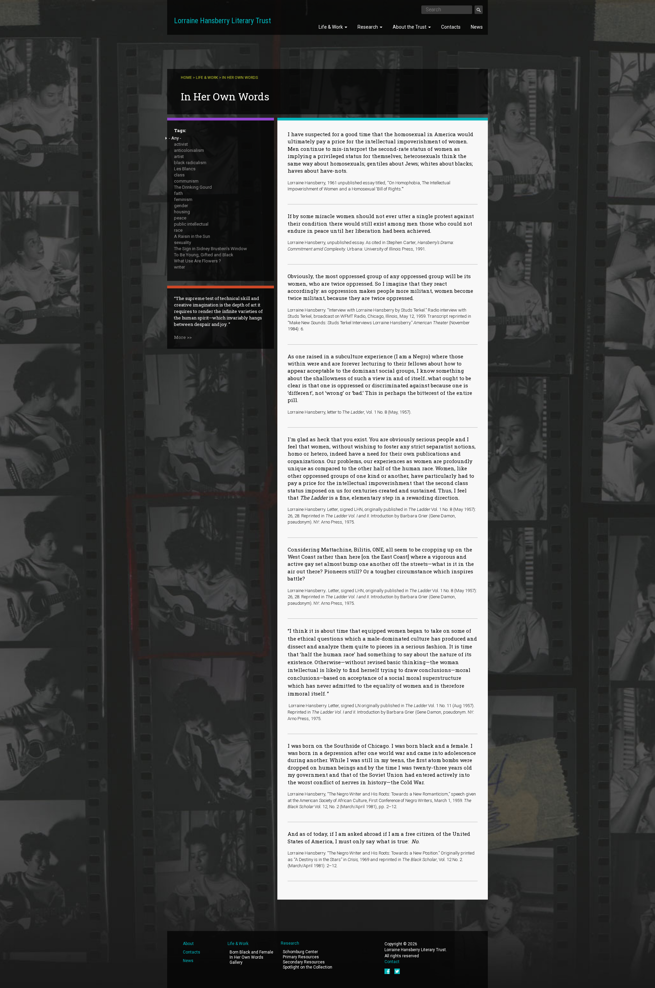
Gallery (236, 962)
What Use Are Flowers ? (197, 260)
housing (182, 211)
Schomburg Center (300, 951)
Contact (391, 961)
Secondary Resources (304, 962)
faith (178, 193)
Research (368, 27)
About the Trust (410, 27)
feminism (183, 199)
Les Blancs (184, 168)
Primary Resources (301, 957)
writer (179, 267)
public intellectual (191, 224)
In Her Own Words (246, 957)
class (179, 174)
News (477, 27)
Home (186, 77)
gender (181, 205)
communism (186, 181)
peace (180, 217)
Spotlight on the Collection (307, 967)
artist (179, 156)
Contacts (451, 27)
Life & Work (331, 27)
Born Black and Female (251, 952)
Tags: (180, 130)
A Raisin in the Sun (192, 236)
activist (181, 144)
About (188, 943)
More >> (183, 337)
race (178, 230)
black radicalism (190, 162)
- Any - (175, 138)
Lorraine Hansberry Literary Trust (222, 20)
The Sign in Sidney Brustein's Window (210, 248)
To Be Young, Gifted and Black (203, 254)
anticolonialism (189, 150)
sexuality (182, 242)
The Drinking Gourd (193, 187)
